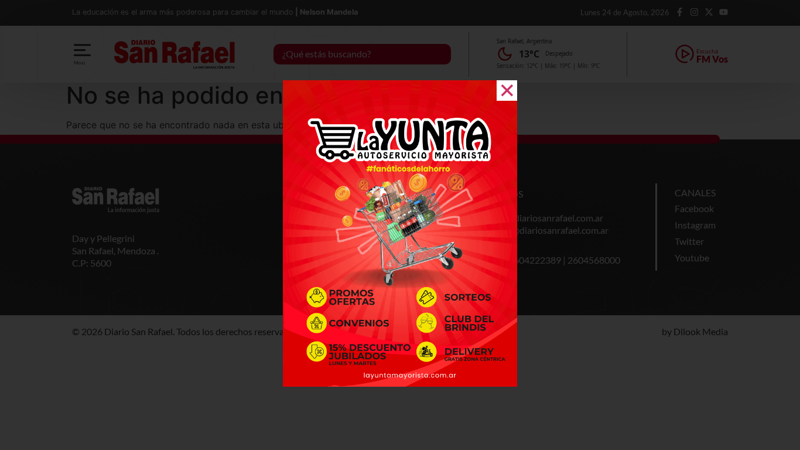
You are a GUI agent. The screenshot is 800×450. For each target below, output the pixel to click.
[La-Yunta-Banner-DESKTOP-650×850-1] (400, 383)
